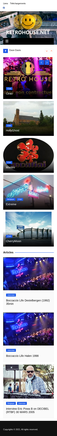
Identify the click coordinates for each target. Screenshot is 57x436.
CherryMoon (13, 241)
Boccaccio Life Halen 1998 (22, 355)
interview (11, 295)
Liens (5, 3)
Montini (10, 167)
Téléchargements (18, 3)
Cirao (9, 93)
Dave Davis (15, 50)
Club (9, 89)
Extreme (11, 204)
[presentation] (47, 51)
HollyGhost (12, 130)
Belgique (10, 199)
